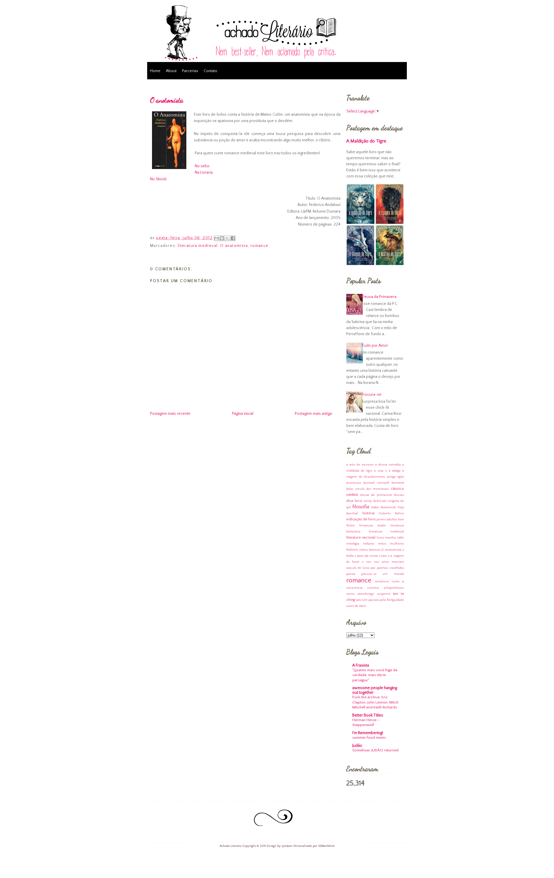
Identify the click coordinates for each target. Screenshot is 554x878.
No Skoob (158, 179)
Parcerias (190, 71)
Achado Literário (231, 846)
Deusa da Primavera (379, 296)
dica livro (354, 501)
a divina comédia (388, 464)
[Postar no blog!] (222, 238)
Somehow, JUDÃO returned (375, 750)
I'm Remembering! (367, 733)
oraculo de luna (357, 568)
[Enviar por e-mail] (216, 238)
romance (259, 245)
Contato (210, 71)
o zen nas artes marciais (383, 562)
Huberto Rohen (391, 513)
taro (358, 600)
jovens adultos (387, 519)
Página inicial (242, 413)
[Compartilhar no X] (227, 238)
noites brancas (369, 549)
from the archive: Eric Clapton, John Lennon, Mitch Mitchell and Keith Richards (375, 702)
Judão (357, 745)
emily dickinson (375, 501)
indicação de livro (361, 519)
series (350, 594)
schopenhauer (393, 588)
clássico (397, 489)
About (171, 71)
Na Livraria (204, 172)
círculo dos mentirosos (372, 489)
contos (352, 494)
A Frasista (360, 665)
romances (382, 581)
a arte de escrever (360, 464)
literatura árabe (372, 525)
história (368, 513)
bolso (349, 489)
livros (380, 537)
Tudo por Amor (375, 345)
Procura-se (371, 394)
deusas (399, 495)
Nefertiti (352, 549)
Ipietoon (287, 846)
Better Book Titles (367, 715)
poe (372, 568)
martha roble (394, 537)
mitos (382, 543)
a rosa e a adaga (387, 470)
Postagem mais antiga (313, 413)
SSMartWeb (326, 846)
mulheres (397, 543)
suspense (383, 594)
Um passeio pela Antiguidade (383, 600)
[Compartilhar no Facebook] (233, 238)
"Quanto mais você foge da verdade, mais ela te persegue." (374, 675)
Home (155, 71)
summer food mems (369, 738)
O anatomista (234, 245)
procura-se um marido (382, 574)
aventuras (353, 483)
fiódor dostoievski (383, 507)
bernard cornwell (376, 483)
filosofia (360, 506)
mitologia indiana (360, 543)
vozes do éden (356, 606)
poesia (350, 574)
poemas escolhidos (390, 568)
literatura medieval (198, 245)
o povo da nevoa (366, 556)
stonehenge (365, 594)
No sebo (202, 166)
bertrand (398, 483)
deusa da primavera (376, 495)
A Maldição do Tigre (366, 141)
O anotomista (166, 100)
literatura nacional (360, 537)
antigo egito (395, 477)
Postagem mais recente (170, 413)
